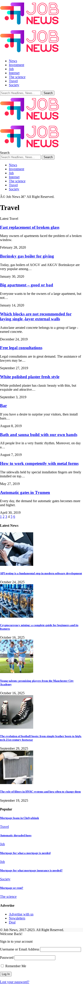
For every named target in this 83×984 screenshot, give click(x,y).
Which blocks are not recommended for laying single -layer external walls (35, 316)
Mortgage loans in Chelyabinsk (19, 818)
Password (7, 957)
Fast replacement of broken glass (29, 227)
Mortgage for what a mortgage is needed (25, 853)
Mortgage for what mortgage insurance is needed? (31, 870)
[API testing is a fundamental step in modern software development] (16, 564)
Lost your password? (14, 982)
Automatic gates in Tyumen (25, 492)
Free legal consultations (21, 347)
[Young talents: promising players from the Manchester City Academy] (16, 672)
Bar (3, 405)
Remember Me (15, 966)
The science (8, 896)
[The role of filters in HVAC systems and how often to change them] (16, 783)
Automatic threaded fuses (15, 835)
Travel (4, 827)
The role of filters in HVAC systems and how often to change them (40, 791)
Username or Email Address (19, 949)
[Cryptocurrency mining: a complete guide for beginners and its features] (16, 616)
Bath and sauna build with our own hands (38, 434)
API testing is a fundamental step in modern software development (41, 573)
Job (2, 844)
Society (5, 879)
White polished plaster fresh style (29, 376)
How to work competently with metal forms (39, 463)
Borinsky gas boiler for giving (27, 256)
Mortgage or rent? (11, 888)
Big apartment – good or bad (26, 285)
